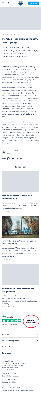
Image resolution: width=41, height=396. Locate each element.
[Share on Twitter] (12, 158)
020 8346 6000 (10, 374)
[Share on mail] (17, 158)
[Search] (8, 3)
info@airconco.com (12, 376)
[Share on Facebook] (8, 158)
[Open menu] (3, 3)
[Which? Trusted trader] (31, 323)
